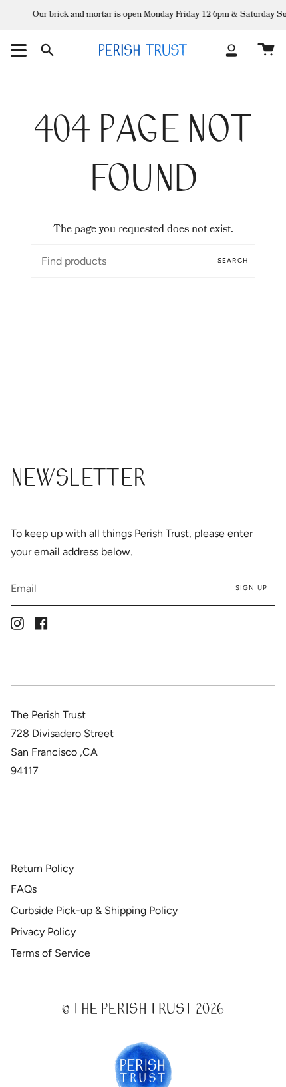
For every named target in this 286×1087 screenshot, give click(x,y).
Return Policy (42, 868)
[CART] (266, 50)
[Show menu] (21, 50)
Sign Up (251, 587)
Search (233, 260)
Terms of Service (50, 953)
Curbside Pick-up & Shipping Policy (94, 910)
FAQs (24, 889)
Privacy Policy (43, 931)
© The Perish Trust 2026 (143, 1011)
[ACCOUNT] (231, 50)
